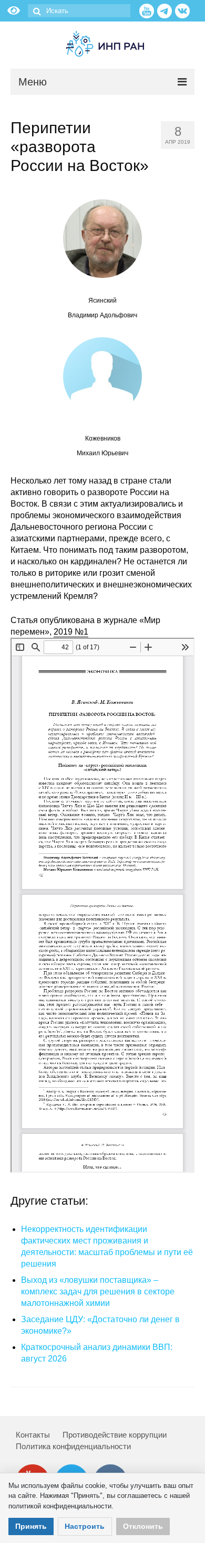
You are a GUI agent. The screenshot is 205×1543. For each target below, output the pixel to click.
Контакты (33, 1434)
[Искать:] (79, 10)
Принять (31, 1526)
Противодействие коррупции (115, 1434)
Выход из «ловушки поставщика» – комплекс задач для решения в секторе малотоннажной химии (98, 1292)
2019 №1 (71, 631)
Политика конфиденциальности (73, 1446)
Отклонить (143, 1526)
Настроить (85, 1526)
